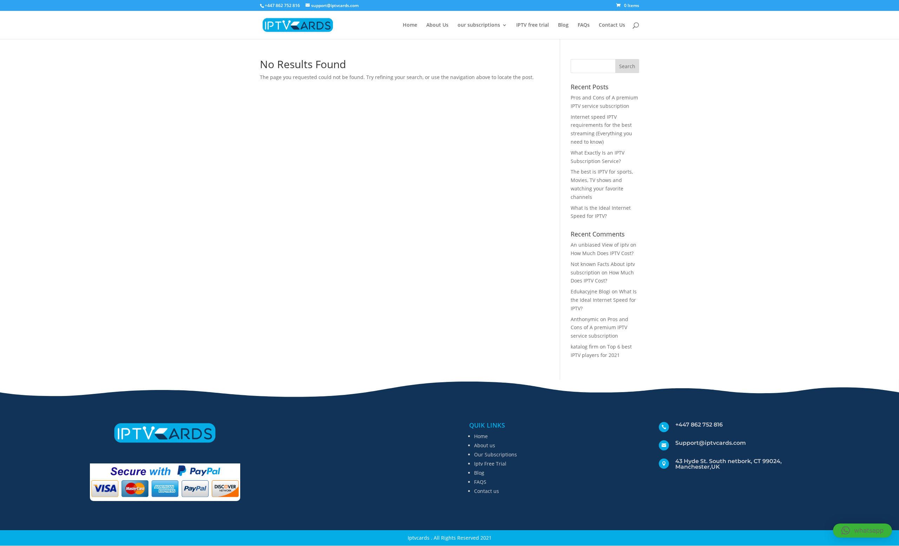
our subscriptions (479, 25)
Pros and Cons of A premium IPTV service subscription (599, 327)
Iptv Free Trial (490, 463)
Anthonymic (585, 319)
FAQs (584, 25)
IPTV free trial (532, 25)
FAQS (480, 482)
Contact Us (612, 25)
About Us (437, 25)
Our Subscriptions (495, 454)
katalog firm (584, 346)
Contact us (486, 491)
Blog (563, 25)
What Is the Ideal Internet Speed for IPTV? (604, 300)
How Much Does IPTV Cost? (602, 253)
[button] (862, 531)
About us (484, 445)
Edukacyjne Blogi (590, 291)
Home (410, 25)
